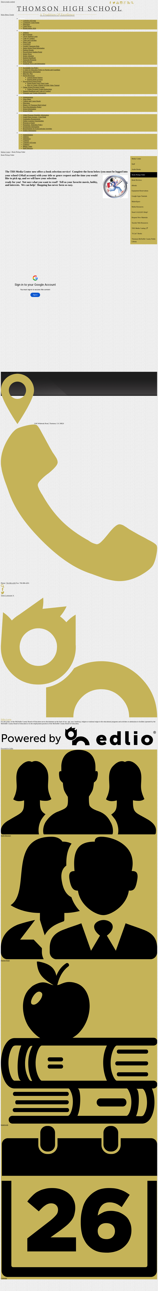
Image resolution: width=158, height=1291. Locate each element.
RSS (128, 2)
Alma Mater (27, 99)
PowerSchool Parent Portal (32, 81)
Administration (28, 97)
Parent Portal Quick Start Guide (38, 83)
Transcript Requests (29, 60)
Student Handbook (29, 58)
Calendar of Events (29, 21)
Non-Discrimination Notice (32, 107)
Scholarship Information (31, 127)
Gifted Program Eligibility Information (36, 115)
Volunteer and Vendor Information (34, 93)
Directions (26, 24)
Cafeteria (26, 141)
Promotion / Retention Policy (33, 125)
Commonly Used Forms (31, 23)
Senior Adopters (28, 56)
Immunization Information (32, 72)
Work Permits (27, 62)
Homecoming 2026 (29, 28)
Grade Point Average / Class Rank (34, 117)
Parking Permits (28, 50)
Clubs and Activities (30, 40)
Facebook (110, 2)
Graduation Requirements (31, 119)
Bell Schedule (27, 34)
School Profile (28, 111)
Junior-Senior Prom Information (33, 48)
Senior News (27, 54)
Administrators (28, 135)
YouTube (117, 2)
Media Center (27, 146)
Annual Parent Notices (35, 77)
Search (132, 2)
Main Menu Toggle (7, 15)
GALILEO (27, 44)
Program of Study (29, 123)
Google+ (125, 2)
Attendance (27, 139)
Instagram (121, 2)
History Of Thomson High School (34, 105)
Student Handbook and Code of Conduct (37, 91)
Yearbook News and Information (34, 64)
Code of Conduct (29, 38)
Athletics (26, 33)
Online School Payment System (33, 87)
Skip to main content (8, 2)
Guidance (26, 144)
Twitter (114, 2)
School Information (29, 109)
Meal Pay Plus (28, 74)
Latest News (27, 26)
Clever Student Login (30, 36)
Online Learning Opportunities (33, 121)
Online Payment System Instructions (39, 89)
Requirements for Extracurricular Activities (37, 129)
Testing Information (29, 131)
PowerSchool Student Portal (32, 52)
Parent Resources (29, 76)
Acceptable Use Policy (30, 68)
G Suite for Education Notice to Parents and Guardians (41, 70)
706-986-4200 (11, 583)
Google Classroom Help (31, 46)
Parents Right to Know (35, 79)
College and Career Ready (32, 101)
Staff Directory (28, 148)
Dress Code (27, 42)
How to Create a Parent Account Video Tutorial (43, 85)
